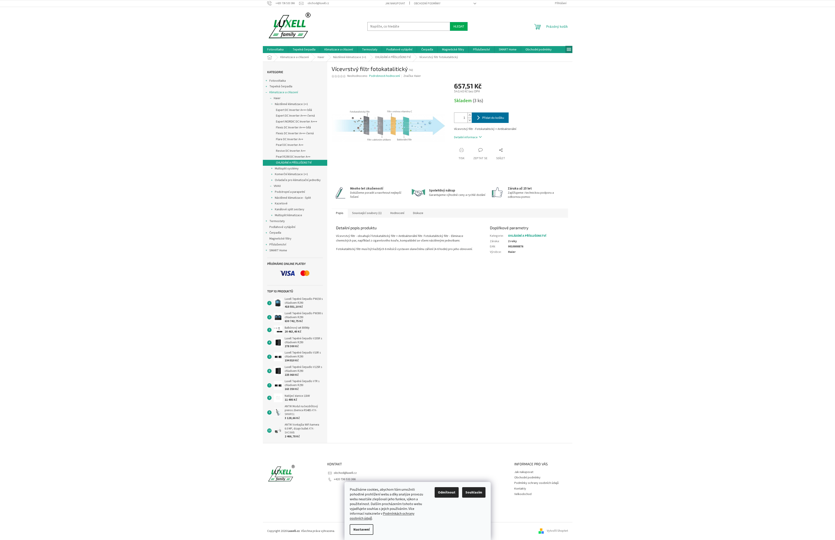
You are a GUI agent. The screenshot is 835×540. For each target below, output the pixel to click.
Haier (277, 98)
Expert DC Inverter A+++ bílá (294, 110)
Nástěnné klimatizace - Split (293, 198)
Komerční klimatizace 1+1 (291, 174)
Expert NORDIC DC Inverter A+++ (296, 121)
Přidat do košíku (493, 117)
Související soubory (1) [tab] (367, 213)
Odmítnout (446, 492)
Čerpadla (275, 233)
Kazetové (281, 203)
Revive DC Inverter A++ (291, 151)
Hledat (458, 26)
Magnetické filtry (280, 238)
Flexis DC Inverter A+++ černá (295, 133)
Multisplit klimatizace (288, 215)
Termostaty (277, 221)
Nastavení (361, 529)
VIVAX (277, 186)
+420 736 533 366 (345, 479)
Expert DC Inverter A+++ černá (295, 116)
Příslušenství (277, 244)
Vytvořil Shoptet (557, 531)
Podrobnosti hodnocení (384, 76)
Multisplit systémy (287, 168)
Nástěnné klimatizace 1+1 (291, 104)
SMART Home (278, 250)
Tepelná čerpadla (280, 86)
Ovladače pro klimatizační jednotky (298, 180)
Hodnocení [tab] (397, 213)
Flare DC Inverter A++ (289, 139)
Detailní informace (466, 137)
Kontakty (520, 489)
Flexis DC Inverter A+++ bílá (293, 127)
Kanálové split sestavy (289, 209)
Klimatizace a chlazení (283, 92)
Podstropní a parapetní (290, 192)
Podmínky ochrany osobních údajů (536, 483)
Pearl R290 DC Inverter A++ (293, 157)
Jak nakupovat (395, 3)
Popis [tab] (339, 213)
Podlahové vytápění (282, 227)
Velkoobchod (523, 494)
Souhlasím (473, 492)
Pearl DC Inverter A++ (289, 145)
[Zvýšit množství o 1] (469, 115)
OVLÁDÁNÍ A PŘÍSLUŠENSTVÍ (294, 162)
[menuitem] (275, 49)
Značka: (412, 76)
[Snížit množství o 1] (469, 120)
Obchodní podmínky (427, 3)
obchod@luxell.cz (345, 473)
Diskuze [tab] (418, 213)
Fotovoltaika (277, 81)
